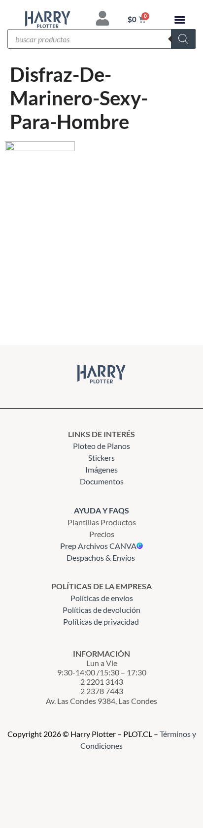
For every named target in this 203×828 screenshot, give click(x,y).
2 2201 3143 (101, 681)
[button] (180, 20)
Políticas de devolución (101, 609)
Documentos (102, 481)
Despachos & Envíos (101, 557)
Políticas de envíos (101, 598)
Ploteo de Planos (101, 445)
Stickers (101, 457)
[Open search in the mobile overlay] (101, 39)
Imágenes (101, 469)
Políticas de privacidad (101, 621)
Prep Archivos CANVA (98, 545)
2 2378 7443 (101, 691)
